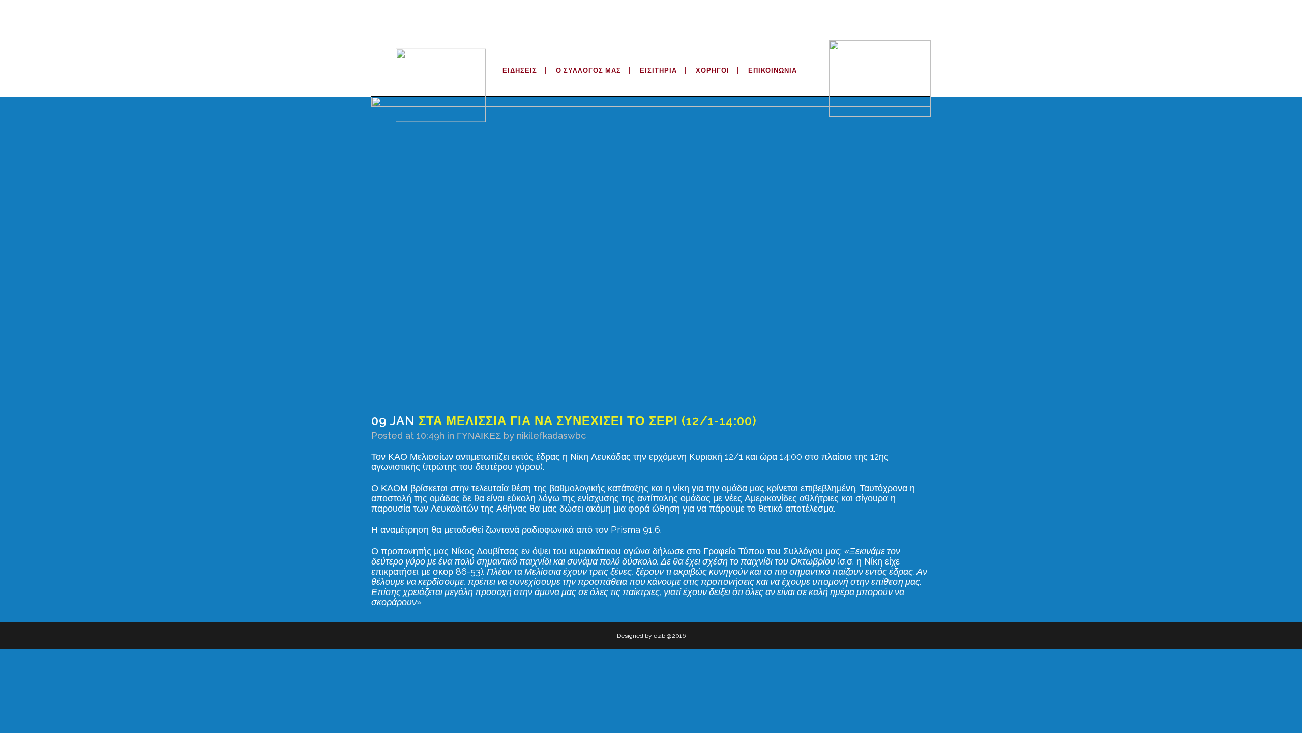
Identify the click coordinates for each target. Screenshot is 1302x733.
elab (659, 635)
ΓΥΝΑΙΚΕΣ (479, 435)
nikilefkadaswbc (551, 435)
